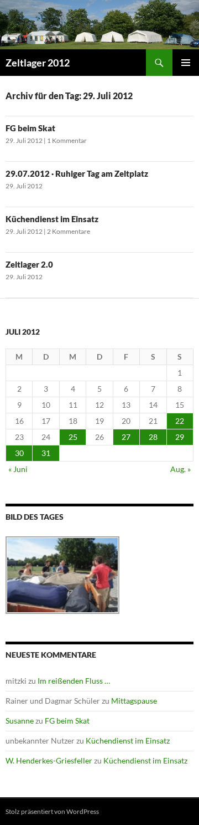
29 (179, 437)
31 (45, 453)
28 (153, 437)
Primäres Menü (185, 62)
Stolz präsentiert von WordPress (52, 811)
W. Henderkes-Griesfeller (49, 760)
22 (179, 421)
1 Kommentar (67, 140)
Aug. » (180, 469)
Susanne (20, 720)
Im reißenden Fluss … (74, 680)
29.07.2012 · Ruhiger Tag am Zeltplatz (77, 173)
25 (73, 437)
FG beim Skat (30, 128)
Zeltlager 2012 (38, 63)
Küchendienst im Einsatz (52, 219)
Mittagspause (134, 700)
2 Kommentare (68, 231)
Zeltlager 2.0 (29, 264)
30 (19, 453)
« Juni (18, 469)
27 (126, 437)
